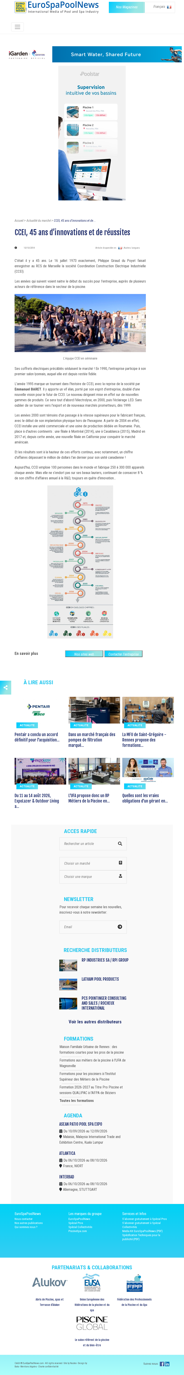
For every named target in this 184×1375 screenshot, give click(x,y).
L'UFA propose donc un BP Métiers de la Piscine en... (89, 798)
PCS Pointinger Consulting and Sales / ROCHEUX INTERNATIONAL (104, 1003)
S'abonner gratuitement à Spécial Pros (144, 1219)
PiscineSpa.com (77, 1231)
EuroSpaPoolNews (79, 1219)
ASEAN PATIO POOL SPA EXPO (80, 1124)
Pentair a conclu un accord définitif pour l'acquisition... (37, 737)
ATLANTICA (67, 1153)
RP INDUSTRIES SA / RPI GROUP (105, 960)
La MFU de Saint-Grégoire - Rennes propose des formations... (144, 740)
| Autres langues (131, 247)
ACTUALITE (27, 725)
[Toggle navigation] (17, 26)
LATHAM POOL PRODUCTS (100, 979)
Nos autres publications (29, 1223)
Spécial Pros (75, 1223)
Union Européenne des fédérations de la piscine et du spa (92, 1305)
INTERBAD (66, 1176)
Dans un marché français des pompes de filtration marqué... (91, 740)
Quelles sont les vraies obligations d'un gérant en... (145, 798)
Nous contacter (24, 1219)
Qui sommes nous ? (26, 1227)
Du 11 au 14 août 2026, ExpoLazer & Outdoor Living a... (37, 801)
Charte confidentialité (48, 1366)
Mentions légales (28, 1366)
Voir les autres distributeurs (95, 1021)
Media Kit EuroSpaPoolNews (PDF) (142, 1231)
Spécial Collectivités (80, 1227)
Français (159, 6)
